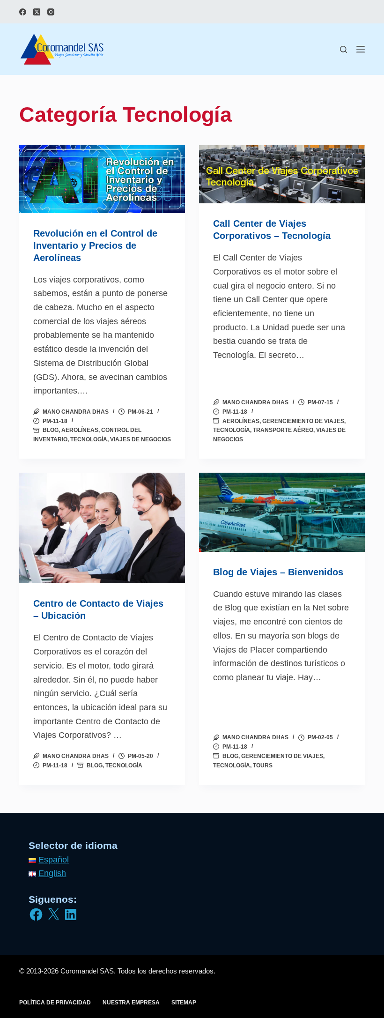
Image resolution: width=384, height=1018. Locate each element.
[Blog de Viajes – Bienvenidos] (282, 512)
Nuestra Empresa (131, 1002)
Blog (51, 430)
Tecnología (88, 439)
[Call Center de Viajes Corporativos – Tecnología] (282, 174)
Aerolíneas (79, 430)
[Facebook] (22, 11)
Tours (263, 765)
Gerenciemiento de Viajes (303, 421)
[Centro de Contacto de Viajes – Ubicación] (102, 528)
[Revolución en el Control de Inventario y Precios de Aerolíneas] (102, 179)
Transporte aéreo (283, 430)
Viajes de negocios (140, 439)
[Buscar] (343, 49)
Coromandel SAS (87, 971)
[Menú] (360, 49)
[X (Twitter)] (36, 11)
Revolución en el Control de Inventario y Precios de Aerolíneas (95, 245)
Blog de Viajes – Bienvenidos (278, 572)
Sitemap (183, 1002)
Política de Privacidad (55, 1002)
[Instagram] (50, 11)
